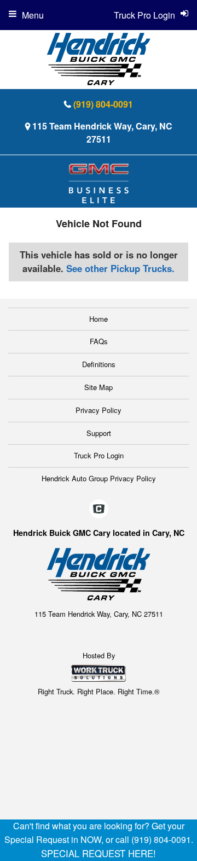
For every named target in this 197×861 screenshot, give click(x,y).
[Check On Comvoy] (98, 509)
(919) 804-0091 (103, 104)
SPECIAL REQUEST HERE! (98, 853)
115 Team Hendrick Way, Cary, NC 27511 (102, 132)
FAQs (99, 341)
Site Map (98, 387)
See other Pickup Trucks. (120, 268)
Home (98, 319)
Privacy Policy (98, 410)
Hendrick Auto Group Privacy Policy (99, 478)
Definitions (98, 364)
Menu (33, 15)
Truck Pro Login (99, 455)
